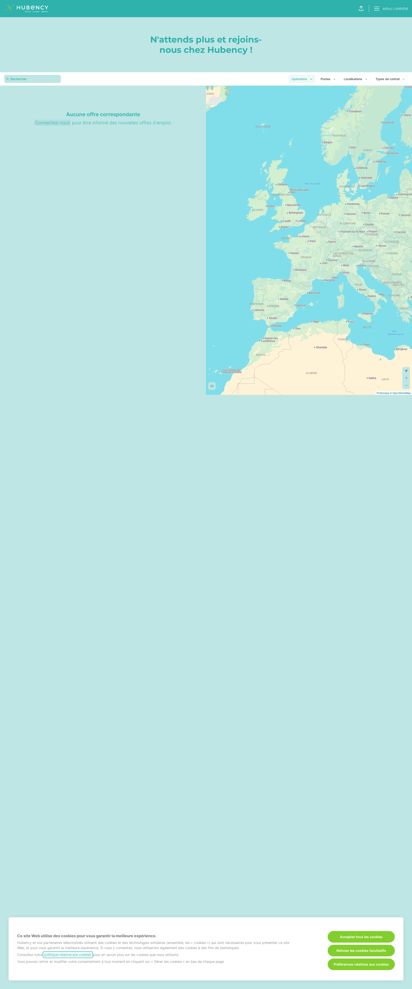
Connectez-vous (52, 122)
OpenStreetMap (401, 393)
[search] (33, 79)
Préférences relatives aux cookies (361, 964)
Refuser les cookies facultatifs (361, 950)
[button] (361, 9)
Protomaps (383, 393)
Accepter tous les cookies (361, 937)
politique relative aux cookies (67, 954)
